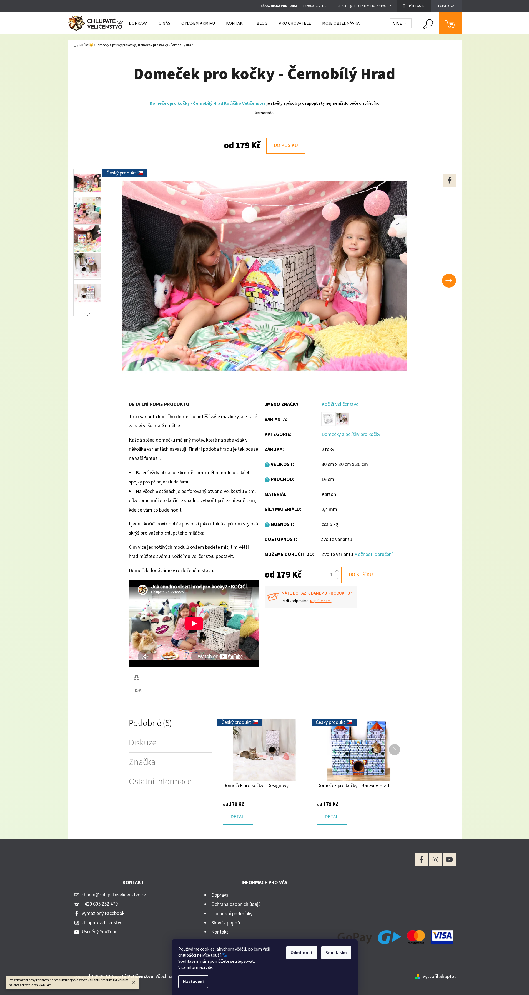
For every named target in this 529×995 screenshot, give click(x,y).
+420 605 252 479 (100, 904)
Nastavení (193, 982)
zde (209, 967)
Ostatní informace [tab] (160, 782)
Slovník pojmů (225, 922)
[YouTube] (449, 859)
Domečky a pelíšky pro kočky (351, 434)
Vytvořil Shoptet (439, 976)
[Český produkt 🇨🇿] (264, 749)
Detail (237, 816)
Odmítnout (301, 953)
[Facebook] (449, 180)
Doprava (220, 895)
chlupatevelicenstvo (102, 922)
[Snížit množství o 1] (337, 579)
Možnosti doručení (373, 554)
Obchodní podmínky (231, 913)
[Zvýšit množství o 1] (337, 571)
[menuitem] (138, 23)
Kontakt (219, 932)
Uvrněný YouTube (99, 931)
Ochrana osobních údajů (236, 904)
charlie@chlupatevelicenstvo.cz (114, 894)
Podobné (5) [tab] (150, 723)
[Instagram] (435, 859)
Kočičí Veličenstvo (340, 404)
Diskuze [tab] (142, 743)
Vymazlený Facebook (103, 913)
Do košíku (286, 145)
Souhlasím (336, 953)
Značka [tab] (142, 762)
